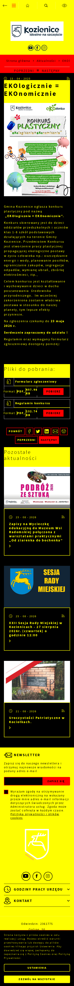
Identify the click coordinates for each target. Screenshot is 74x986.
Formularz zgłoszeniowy (36, 382)
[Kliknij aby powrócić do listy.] (38, 71)
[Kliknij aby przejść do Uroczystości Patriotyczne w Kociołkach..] (37, 681)
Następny (51, 71)
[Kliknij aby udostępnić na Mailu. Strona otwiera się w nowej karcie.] (55, 431)
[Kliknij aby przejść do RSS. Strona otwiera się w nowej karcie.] (68, 78)
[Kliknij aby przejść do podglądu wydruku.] (64, 431)
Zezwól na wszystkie (37, 979)
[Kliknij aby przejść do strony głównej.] (28, 5)
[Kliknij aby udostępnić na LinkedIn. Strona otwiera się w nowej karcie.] (47, 431)
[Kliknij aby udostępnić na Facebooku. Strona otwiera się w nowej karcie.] (29, 431)
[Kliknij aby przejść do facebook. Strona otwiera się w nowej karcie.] (37, 48)
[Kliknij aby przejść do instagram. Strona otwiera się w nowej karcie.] (44, 48)
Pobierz (53, 391)
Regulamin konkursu (33, 403)
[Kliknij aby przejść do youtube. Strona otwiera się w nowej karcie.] (31, 48)
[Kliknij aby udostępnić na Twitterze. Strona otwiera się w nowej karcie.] (38, 431)
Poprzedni (24, 71)
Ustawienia (37, 968)
